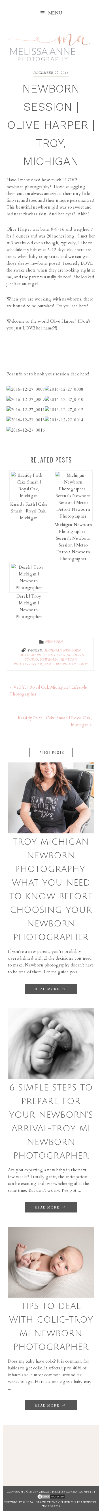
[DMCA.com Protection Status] (51, 1497)
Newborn (54, 642)
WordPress (51, 1506)
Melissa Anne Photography (49, 44)
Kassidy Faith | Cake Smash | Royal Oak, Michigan (29, 511)
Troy (83, 664)
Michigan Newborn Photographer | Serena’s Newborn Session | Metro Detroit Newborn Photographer (73, 542)
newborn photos (60, 664)
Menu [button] (55, 13)
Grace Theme (50, 1491)
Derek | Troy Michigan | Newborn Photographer (29, 606)
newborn (49, 660)
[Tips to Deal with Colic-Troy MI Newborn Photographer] (51, 1296)
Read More (48, 989)
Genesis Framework (80, 1502)
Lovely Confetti (80, 1491)
